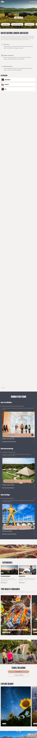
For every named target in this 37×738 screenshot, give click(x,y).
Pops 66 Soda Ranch (7, 531)
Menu (33, 1)
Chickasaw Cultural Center (8, 452)
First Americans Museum (8, 488)
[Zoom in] (35, 94)
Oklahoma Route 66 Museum (9, 534)
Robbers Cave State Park (8, 438)
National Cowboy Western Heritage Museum (13, 406)
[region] (18, 241)
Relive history (6, 24)
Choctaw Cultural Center (8, 485)
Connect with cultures (17, 24)
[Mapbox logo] (3, 387)
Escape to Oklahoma (19, 675)
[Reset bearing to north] (35, 97)
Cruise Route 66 (29, 24)
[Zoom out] (35, 96)
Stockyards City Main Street (9, 441)
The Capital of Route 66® (8, 498)
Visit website (18, 671)
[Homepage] (2, 2)
